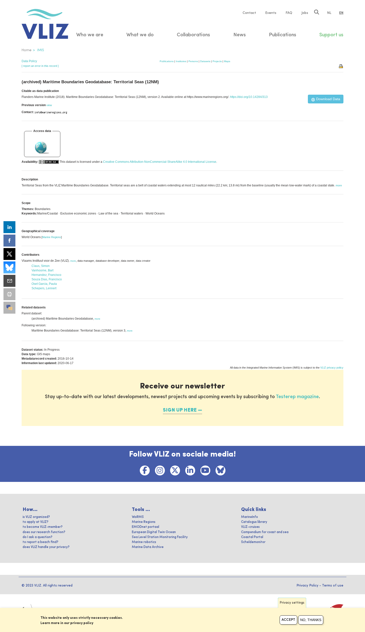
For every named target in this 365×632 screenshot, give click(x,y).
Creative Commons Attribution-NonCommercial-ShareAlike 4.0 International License (159, 162)
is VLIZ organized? (36, 517)
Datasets (205, 61)
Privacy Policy (307, 585)
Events (270, 13)
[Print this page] (341, 66)
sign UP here (180, 410)
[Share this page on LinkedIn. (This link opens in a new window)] (9, 227)
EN (341, 13)
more (73, 260)
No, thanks (310, 620)
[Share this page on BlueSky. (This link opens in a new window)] (9, 267)
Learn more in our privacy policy (66, 623)
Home (27, 50)
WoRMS (138, 517)
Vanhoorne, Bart (42, 270)
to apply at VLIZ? (35, 522)
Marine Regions (51, 237)
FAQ (289, 13)
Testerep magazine (297, 396)
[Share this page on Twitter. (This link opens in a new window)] (9, 254)
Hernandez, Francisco (46, 275)
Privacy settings (292, 602)
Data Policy (29, 61)
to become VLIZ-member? (43, 527)
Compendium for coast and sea (265, 532)
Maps (227, 61)
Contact (249, 13)
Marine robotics (144, 542)
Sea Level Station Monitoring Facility (160, 537)
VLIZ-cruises (250, 527)
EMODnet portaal (145, 527)
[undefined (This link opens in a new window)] (9, 308)
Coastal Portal (252, 537)
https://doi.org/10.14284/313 (249, 97)
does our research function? (44, 532)
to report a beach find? (40, 542)
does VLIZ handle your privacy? (46, 547)
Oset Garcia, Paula (44, 284)
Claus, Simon (41, 266)
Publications (167, 61)
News (239, 35)
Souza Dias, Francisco (47, 279)
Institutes (181, 61)
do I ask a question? (37, 537)
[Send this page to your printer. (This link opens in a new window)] (9, 294)
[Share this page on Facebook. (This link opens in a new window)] (9, 241)
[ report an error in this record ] (40, 65)
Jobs (304, 13)
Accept (288, 620)
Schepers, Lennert (44, 288)
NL (329, 13)
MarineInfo (249, 517)
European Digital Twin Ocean (154, 532)
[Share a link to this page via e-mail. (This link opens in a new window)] (9, 281)
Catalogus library (254, 522)
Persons (193, 61)
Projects (217, 61)
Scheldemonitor (253, 542)
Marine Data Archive (148, 547)
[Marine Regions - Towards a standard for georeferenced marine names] (42, 147)
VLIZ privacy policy (331, 367)
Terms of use (332, 585)
